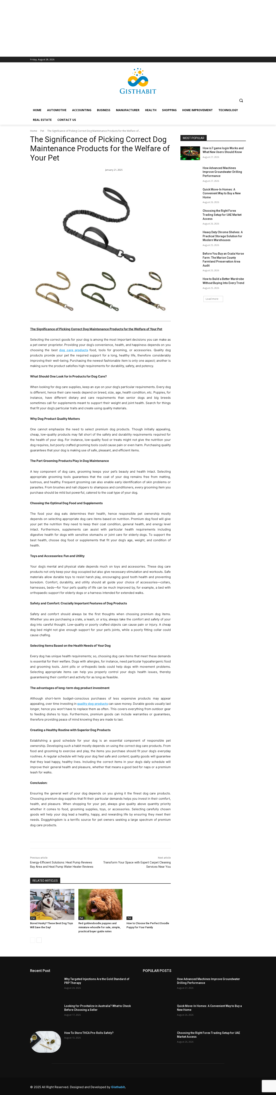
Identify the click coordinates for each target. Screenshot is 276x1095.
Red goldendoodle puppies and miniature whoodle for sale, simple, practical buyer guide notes (99, 927)
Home (33, 131)
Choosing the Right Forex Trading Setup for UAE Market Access (222, 214)
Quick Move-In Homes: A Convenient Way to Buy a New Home (222, 193)
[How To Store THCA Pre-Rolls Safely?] (45, 1042)
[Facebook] (187, 1086)
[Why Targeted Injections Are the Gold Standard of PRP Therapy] (45, 988)
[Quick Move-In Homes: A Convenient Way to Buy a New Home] (190, 194)
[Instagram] (196, 1086)
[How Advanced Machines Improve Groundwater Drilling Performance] (190, 173)
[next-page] (39, 940)
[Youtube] (242, 1086)
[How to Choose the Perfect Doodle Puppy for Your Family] (148, 904)
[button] (241, 100)
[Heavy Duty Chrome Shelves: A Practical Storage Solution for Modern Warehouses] (190, 237)
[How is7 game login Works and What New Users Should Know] (190, 153)
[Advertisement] (138, 28)
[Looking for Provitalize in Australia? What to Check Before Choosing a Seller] (45, 1015)
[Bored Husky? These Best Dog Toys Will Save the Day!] (52, 904)
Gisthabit (118, 1087)
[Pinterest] (215, 1086)
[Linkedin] (206, 1086)
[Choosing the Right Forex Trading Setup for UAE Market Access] (190, 216)
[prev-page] (32, 940)
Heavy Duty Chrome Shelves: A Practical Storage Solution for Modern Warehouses (223, 236)
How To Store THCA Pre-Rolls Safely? (89, 1032)
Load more (212, 299)
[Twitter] (224, 1086)
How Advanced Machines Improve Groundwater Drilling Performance (222, 172)
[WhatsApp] (233, 1086)
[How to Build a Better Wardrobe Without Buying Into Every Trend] (190, 284)
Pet (42, 131)
